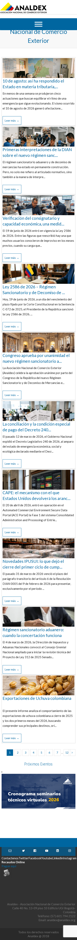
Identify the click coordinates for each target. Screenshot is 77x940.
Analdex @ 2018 (38, 936)
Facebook (34, 851)
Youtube (46, 851)
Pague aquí (9, 866)
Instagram (69, 851)
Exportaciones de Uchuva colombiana (37, 698)
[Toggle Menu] (38, 24)
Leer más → (12, 120)
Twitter (23, 851)
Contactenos (10, 851)
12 (67, 752)
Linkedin (57, 851)
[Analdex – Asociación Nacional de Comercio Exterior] (23, 12)
